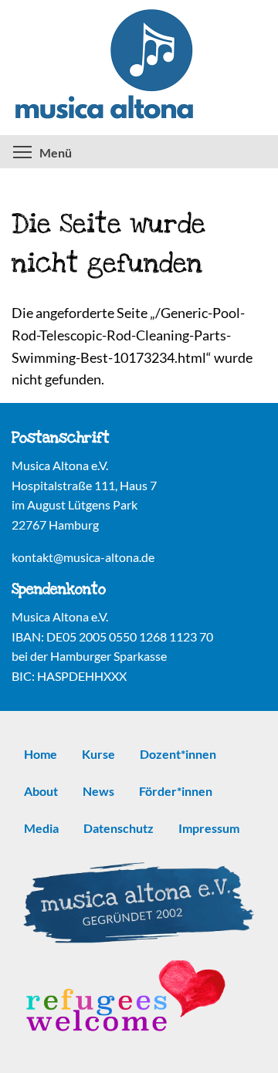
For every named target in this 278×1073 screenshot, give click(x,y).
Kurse (98, 753)
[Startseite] (139, 67)
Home (40, 753)
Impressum (208, 828)
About (41, 791)
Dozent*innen (178, 753)
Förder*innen (175, 791)
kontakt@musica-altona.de (83, 557)
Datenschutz (118, 828)
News (98, 791)
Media (41, 828)
